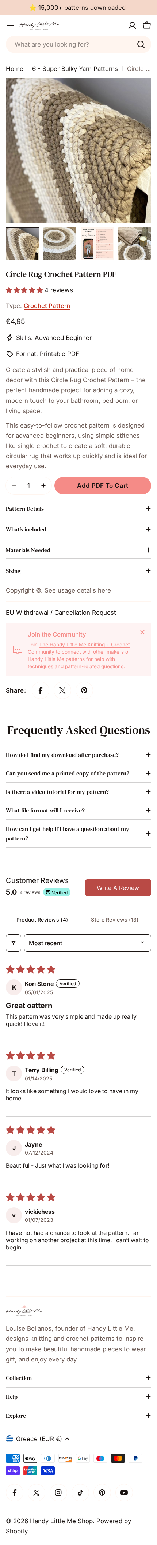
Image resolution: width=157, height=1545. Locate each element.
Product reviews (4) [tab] (42, 919)
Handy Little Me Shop (61, 1521)
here (104, 590)
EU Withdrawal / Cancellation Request (61, 612)
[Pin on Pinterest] (84, 690)
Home (14, 68)
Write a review (118, 887)
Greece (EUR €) (39, 1438)
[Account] (132, 25)
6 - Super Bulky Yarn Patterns (75, 68)
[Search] (141, 44)
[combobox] (78, 44)
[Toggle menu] (10, 25)
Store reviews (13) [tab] (114, 919)
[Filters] (13, 943)
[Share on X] (62, 690)
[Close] (142, 632)
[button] (25, 290)
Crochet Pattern (47, 305)
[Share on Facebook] (40, 690)
